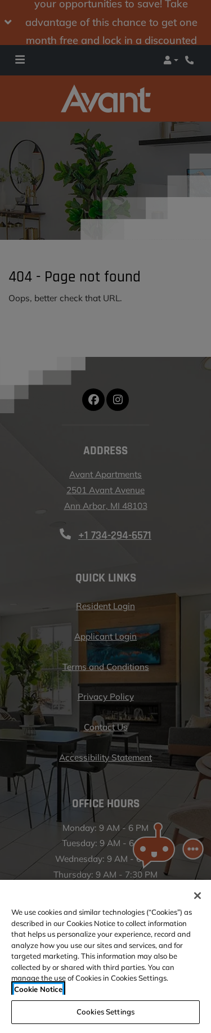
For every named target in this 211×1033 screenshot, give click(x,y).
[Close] (197, 895)
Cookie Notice (38, 989)
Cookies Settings (105, 1011)
